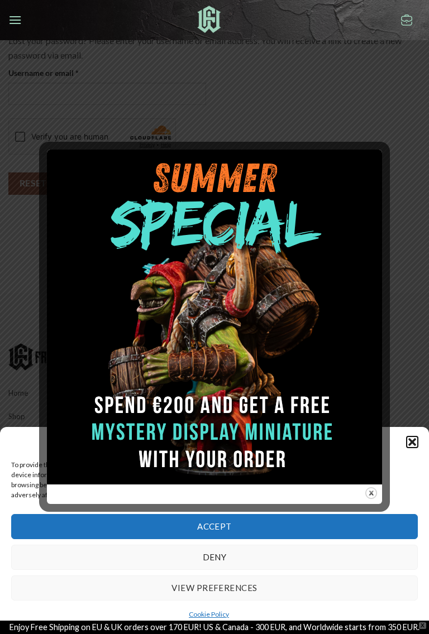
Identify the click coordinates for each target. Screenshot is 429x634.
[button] (412, 442)
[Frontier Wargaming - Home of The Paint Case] (209, 19)
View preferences (214, 588)
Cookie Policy (209, 614)
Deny (215, 557)
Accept (214, 526)
